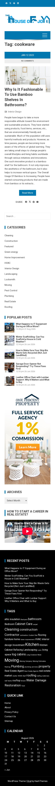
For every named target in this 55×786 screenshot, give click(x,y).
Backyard (24, 620)
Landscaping (11, 274)
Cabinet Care (23, 624)
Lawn (40, 650)
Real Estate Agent (14, 670)
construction (28, 629)
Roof (24, 676)
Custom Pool (33, 635)
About (8, 707)
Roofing (8, 307)
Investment (19, 645)
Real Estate (10, 301)
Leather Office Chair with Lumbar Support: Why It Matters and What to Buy (32, 379)
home (17, 639)
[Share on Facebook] (26, 202)
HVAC (8, 263)
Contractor (12, 635)
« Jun (7, 769)
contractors (24, 635)
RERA (20, 676)
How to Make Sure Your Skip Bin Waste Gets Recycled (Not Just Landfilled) (32, 352)
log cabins (19, 654)
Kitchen (32, 644)
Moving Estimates (39, 661)
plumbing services (31, 667)
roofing (31, 675)
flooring (42, 635)
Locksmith (10, 279)
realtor (15, 676)
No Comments (27, 61)
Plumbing (9, 296)
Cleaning (9, 235)
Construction (11, 241)
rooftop (16, 680)
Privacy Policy (11, 712)
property (44, 666)
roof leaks (8, 681)
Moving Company (26, 661)
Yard (23, 686)
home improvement (28, 640)
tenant (23, 681)
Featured (9, 246)
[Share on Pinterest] (34, 202)
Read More (27, 192)
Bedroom (9, 624)
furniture (9, 639)
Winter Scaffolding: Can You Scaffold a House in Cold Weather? (30, 339)
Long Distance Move (33, 655)
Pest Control (11, 290)
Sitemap (9, 721)
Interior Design (15, 111)
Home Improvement (15, 257)
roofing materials (43, 676)
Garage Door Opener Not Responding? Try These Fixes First (31, 366)
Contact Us (10, 716)
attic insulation (12, 619)
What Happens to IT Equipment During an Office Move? (31, 325)
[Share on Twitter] (30, 202)
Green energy (11, 252)
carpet (35, 624)
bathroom (34, 619)
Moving (8, 285)
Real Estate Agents (31, 671)
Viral (29, 781)
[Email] (37, 202)
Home (8, 703)
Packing (7, 667)
